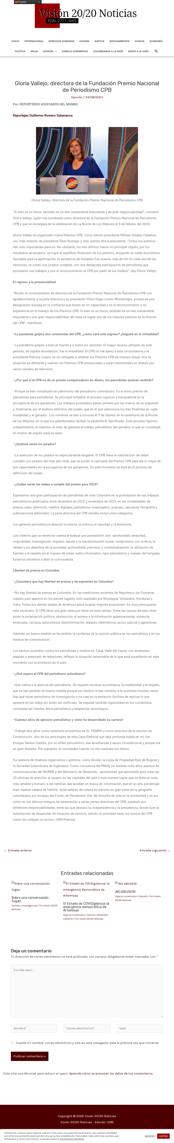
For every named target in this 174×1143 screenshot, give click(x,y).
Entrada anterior (18, 850)
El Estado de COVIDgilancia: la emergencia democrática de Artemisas (86, 906)
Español (22, 2)
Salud (34, 51)
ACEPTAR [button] (163, 1136)
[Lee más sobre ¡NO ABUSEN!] (126, 883)
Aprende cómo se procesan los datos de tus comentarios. (111, 1073)
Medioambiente (119, 41)
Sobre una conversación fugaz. (30, 899)
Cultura (84, 41)
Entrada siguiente (155, 850)
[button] (156, 51)
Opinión (48, 51)
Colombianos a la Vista (108, 51)
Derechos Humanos (61, 41)
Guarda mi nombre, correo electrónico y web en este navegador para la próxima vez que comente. (87, 1043)
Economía (156, 41)
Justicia (99, 41)
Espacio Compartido (75, 51)
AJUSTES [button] (150, 1136)
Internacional (33, 41)
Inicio (15, 41)
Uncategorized (29, 905)
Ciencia (139, 41)
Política (20, 51)
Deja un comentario (74, 914)
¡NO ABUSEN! (125, 892)
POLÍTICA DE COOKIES (72, 1139)
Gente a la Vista (138, 51)
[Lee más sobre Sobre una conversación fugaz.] (35, 886)
